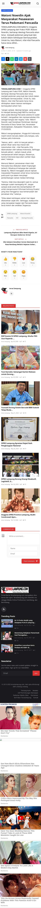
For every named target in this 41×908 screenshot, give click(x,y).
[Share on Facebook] (3, 59)
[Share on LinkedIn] (16, 59)
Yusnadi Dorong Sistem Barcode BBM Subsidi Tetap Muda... (20, 408)
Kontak (35, 698)
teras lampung (15, 288)
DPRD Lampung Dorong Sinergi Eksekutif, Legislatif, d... (18, 480)
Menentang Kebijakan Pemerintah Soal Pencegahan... (27, 634)
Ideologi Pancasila (27, 218)
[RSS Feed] (11, 293)
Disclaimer (34, 695)
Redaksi (35, 690)
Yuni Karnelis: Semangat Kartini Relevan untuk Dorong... (18, 373)
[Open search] (37, 3)
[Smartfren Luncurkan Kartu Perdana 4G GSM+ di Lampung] (7, 648)
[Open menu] (3, 3)
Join (36, 673)
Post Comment (29, 561)
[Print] (30, 59)
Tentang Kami (26, 690)
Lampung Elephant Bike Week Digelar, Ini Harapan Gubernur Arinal (20, 233)
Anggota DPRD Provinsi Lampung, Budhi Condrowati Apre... (18, 516)
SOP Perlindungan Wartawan (28, 693)
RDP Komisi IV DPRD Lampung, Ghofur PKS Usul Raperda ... (19, 337)
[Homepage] (20, 3)
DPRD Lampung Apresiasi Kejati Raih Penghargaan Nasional (16, 444)
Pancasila (10, 218)
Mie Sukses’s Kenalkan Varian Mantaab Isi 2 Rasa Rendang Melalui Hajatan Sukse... (20, 243)
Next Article (19, 239)
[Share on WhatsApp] (12, 59)
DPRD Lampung (12, 213)
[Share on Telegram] (21, 59)
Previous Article (22, 230)
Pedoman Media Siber (21, 695)
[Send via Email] (25, 59)
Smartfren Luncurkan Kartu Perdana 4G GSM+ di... (24, 646)
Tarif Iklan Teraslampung (22, 698)
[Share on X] (7, 59)
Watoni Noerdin (25, 213)
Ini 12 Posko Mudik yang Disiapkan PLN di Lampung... (25, 621)
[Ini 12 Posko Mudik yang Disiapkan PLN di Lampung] (7, 623)
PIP (17, 218)
